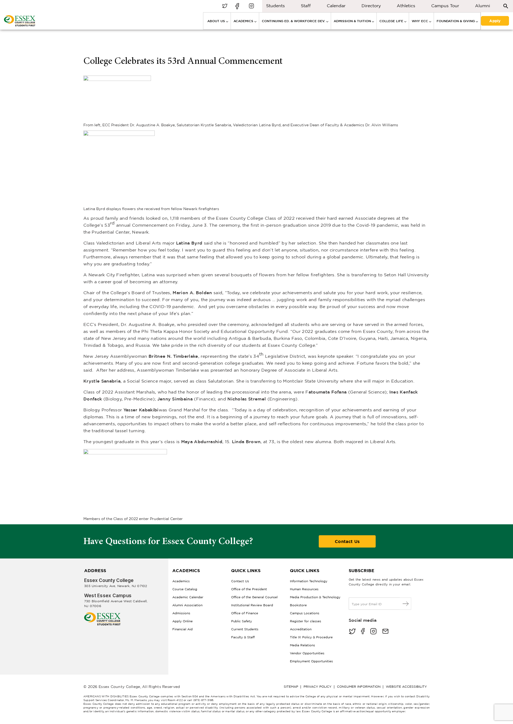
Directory (371, 5)
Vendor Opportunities (307, 653)
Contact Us (347, 541)
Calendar (336, 5)
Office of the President (249, 589)
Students (275, 5)
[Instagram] (373, 632)
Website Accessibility (406, 686)
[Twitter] (352, 632)
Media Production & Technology (315, 597)
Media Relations (302, 645)
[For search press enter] (506, 5)
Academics (181, 581)
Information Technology (308, 581)
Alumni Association (187, 605)
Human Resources (304, 589)
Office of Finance (244, 613)
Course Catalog (184, 589)
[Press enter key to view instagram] (251, 6)
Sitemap (291, 686)
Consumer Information (358, 686)
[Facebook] (363, 632)
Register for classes (305, 621)
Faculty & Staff (243, 637)
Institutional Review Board (252, 605)
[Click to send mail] (385, 632)
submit (405, 603)
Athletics (406, 5)
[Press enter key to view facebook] (238, 6)
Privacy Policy (318, 686)
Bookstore (298, 605)
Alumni (482, 5)
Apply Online (182, 621)
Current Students (244, 629)
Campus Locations (304, 613)
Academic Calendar (187, 597)
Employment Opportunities (311, 661)
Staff (306, 5)
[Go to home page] (102, 614)
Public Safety (241, 621)
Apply (494, 20)
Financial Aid (182, 629)
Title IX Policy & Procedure (311, 637)
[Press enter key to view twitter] (224, 6)
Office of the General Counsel (254, 597)
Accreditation (301, 629)
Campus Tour (445, 5)
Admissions (181, 613)
